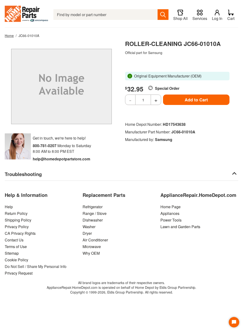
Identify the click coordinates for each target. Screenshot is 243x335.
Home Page (170, 206)
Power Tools (171, 220)
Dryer (87, 233)
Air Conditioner (95, 240)
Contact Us (14, 240)
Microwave (92, 246)
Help (9, 206)
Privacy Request (19, 273)
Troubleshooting (23, 174)
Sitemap (12, 253)
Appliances (169, 213)
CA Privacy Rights (20, 233)
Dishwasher (93, 220)
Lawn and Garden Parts (180, 226)
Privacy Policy (17, 226)
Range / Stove (95, 213)
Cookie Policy (16, 260)
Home (9, 35)
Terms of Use (16, 246)
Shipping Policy (18, 220)
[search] (163, 14)
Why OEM (91, 253)
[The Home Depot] (27, 14)
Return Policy (16, 213)
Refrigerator (93, 206)
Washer (89, 226)
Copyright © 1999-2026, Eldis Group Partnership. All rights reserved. (121, 292)
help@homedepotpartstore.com (61, 159)
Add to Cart (196, 100)
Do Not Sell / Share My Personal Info (35, 266)
